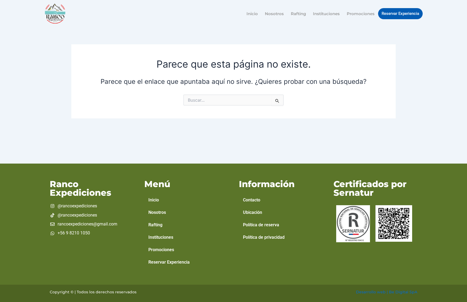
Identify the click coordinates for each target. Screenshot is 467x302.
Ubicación (252, 212)
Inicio (252, 13)
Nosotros (274, 13)
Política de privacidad (264, 237)
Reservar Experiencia (400, 13)
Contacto (251, 200)
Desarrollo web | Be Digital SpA (386, 292)
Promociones (361, 13)
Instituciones (326, 13)
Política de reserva (261, 224)
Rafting (298, 13)
